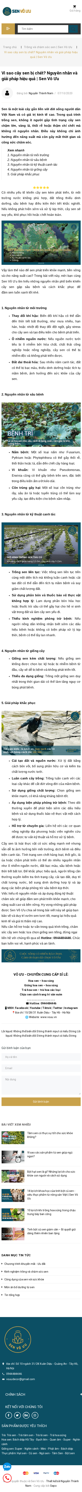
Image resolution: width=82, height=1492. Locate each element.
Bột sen (70, 1453)
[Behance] (26, 1415)
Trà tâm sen (25, 1435)
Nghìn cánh (32, 1448)
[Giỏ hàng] (73, 7)
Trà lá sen (42, 1435)
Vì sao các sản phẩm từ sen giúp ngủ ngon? (49, 1154)
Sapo (53, 1485)
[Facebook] (8, 1415)
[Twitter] (17, 1415)
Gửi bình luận (41, 1101)
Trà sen (11, 1435)
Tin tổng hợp (12, 1295)
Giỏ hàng (75, 10)
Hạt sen (22, 1453)
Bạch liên (41, 1439)
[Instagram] (35, 1415)
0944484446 (14, 1373)
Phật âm (53, 1448)
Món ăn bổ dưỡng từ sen (19, 1287)
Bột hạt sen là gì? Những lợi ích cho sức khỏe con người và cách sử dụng (51, 1173)
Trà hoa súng (58, 1435)
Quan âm (55, 1439)
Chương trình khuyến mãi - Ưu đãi (25, 1263)
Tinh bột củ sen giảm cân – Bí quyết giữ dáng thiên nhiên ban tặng (51, 1231)
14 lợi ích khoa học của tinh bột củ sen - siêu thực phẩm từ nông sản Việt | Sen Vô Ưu (52, 1194)
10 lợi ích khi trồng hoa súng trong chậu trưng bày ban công (51, 1212)
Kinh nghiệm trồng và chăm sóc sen (26, 1271)
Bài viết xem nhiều (16, 1124)
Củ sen (33, 1453)
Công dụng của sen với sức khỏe (24, 1279)
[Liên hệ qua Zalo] (7, 1467)
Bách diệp (67, 1448)
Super (67, 1439)
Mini (43, 1448)
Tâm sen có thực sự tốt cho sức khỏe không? (50, 1135)
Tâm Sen (57, 1453)
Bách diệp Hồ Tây (23, 1439)
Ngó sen (44, 1453)
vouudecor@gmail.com (20, 1379)
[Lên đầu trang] (76, 1486)
